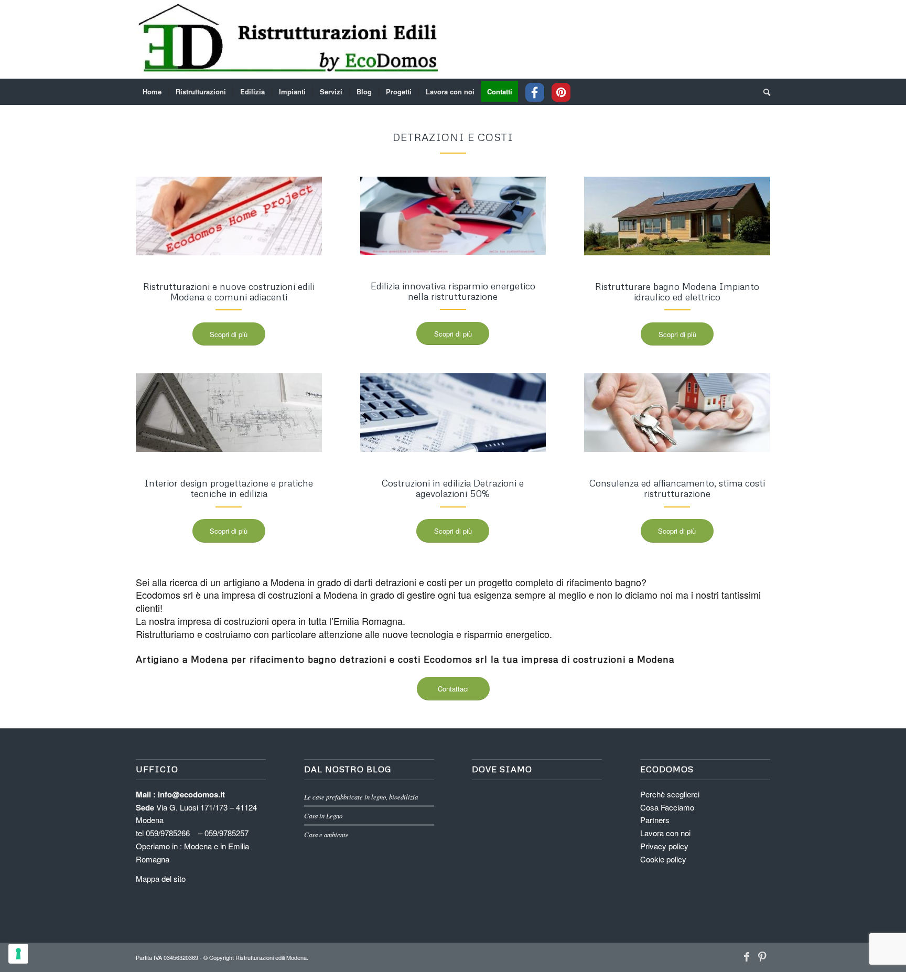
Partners (655, 819)
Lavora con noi (665, 832)
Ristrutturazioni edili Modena (271, 957)
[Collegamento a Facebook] (746, 956)
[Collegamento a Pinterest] (762, 956)
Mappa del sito (161, 878)
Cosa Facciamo (667, 807)
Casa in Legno (323, 815)
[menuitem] (152, 92)
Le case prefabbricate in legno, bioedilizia (361, 796)
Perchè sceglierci (669, 794)
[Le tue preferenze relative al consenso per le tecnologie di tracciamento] (18, 954)
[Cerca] (763, 92)
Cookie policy (663, 859)
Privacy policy (664, 845)
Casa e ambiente (326, 834)
